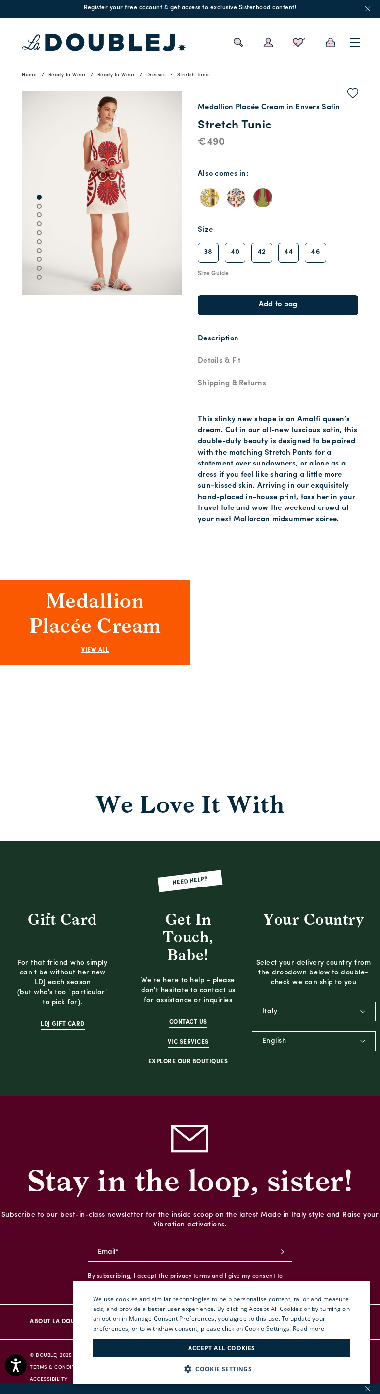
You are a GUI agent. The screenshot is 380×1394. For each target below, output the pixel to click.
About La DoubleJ (59, 1322)
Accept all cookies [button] (221, 1348)
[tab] (278, 339)
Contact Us (188, 1022)
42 (261, 252)
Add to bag (278, 304)
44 (288, 252)
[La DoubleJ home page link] (104, 42)
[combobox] (314, 1011)
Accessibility (49, 1379)
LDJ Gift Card (63, 1024)
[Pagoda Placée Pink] (209, 197)
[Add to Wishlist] (353, 95)
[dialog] (221, 1332)
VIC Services (188, 1042)
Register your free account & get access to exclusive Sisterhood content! (190, 8)
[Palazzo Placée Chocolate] (236, 197)
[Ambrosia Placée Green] (262, 197)
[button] (221, 1369)
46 (315, 252)
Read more (309, 1328)
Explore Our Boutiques (188, 1062)
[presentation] (218, 339)
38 (208, 252)
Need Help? (190, 881)
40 (235, 252)
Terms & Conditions (59, 1367)
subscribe (282, 1252)
